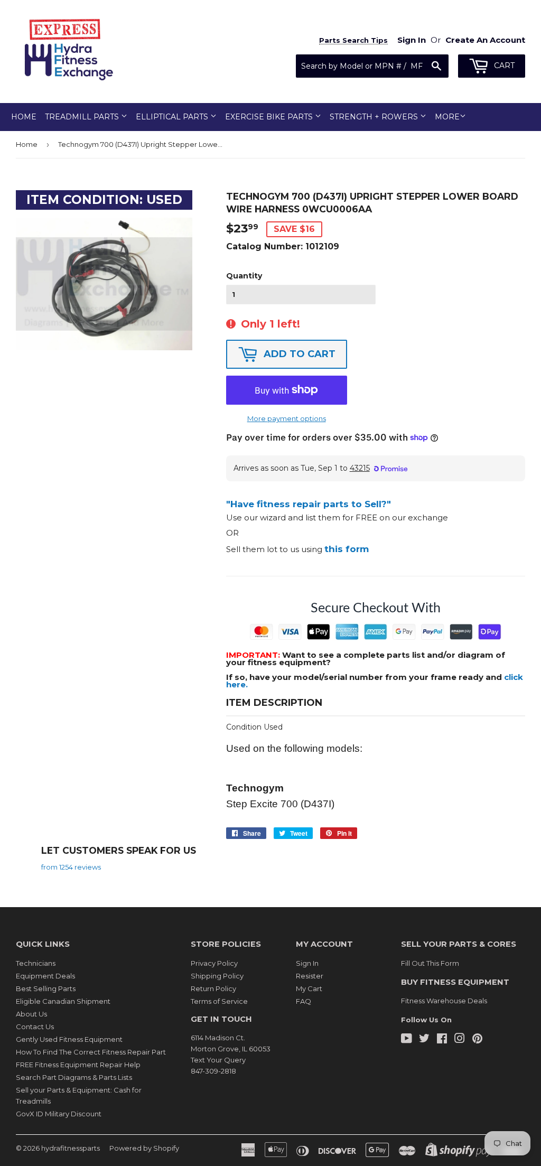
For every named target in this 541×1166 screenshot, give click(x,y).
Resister (309, 976)
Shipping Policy (217, 976)
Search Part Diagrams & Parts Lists (74, 1077)
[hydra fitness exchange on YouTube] (406, 1040)
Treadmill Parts (83, 117)
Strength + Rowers (375, 117)
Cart (503, 65)
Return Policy (213, 988)
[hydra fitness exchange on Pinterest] (477, 1040)
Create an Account (485, 40)
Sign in (411, 40)
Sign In (307, 963)
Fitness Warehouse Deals (444, 1000)
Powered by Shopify (144, 1148)
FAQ (303, 1001)
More (447, 117)
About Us (31, 1014)
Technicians (35, 963)
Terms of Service (219, 1001)
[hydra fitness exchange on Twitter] (424, 1040)
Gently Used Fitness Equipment (69, 1039)
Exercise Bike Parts (270, 117)
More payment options (286, 418)
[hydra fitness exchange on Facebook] (441, 1040)
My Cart (309, 988)
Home (23, 117)
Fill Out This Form (430, 963)
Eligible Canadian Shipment (63, 1001)
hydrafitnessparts (70, 1148)
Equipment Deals (45, 976)
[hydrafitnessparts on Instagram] (459, 1040)
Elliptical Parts (173, 117)
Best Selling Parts (46, 988)
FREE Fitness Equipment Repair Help (78, 1064)
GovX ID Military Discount (58, 1113)
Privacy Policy (214, 963)
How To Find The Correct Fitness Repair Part (91, 1052)
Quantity (244, 276)
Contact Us (35, 1026)
